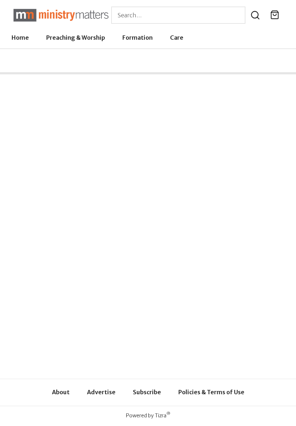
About (61, 392)
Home (20, 37)
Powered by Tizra (148, 415)
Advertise (101, 392)
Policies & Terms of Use (211, 392)
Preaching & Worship (75, 37)
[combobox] (178, 15)
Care (176, 37)
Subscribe (147, 392)
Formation (137, 37)
